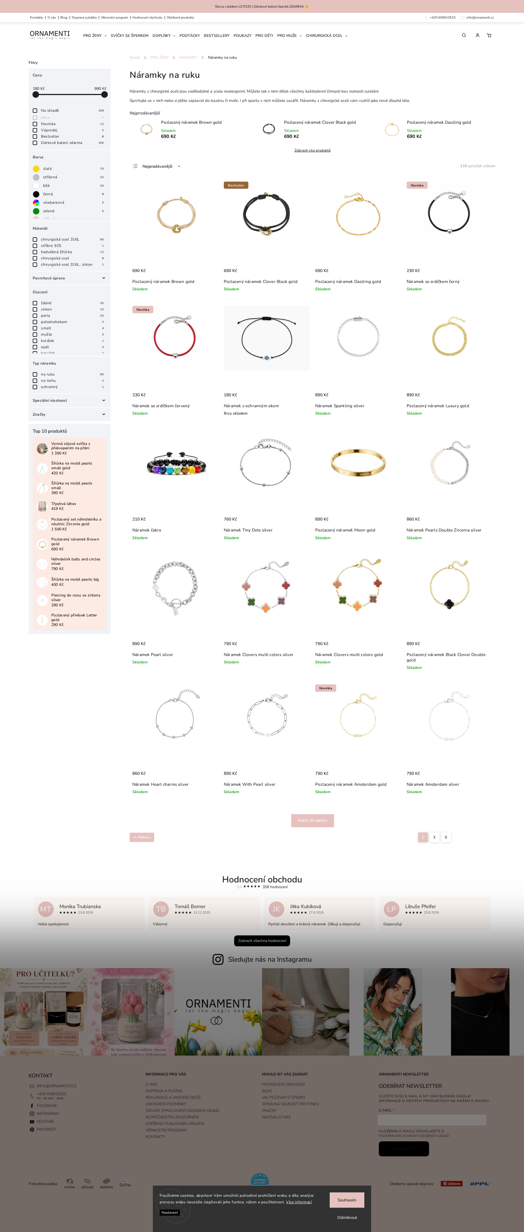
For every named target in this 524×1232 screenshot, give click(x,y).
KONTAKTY (36, 17)
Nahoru (144, 837)
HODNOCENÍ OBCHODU (283, 1084)
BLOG (267, 1091)
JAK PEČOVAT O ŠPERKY (283, 1097)
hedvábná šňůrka (72, 252)
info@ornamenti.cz (56, 1086)
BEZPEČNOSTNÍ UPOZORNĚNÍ (172, 1117)
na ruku (72, 374)
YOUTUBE (45, 1121)
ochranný (72, 386)
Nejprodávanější (157, 166)
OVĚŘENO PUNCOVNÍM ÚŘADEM (174, 1123)
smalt (72, 328)
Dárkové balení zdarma (72, 142)
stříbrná (73, 177)
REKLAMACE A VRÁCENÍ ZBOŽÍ (172, 1097)
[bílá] (37, 185)
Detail (299, 397)
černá (73, 194)
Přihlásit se (404, 1148)
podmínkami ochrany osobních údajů (414, 1135)
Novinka (72, 123)
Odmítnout (347, 1217)
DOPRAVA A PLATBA (84, 17)
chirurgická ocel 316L (72, 239)
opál (72, 347)
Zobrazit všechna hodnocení (262, 940)
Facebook (47, 1105)
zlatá (73, 168)
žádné (72, 303)
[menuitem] (97, 35)
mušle (72, 334)
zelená (73, 211)
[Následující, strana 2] (434, 837)
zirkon (72, 309)
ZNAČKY (269, 1110)
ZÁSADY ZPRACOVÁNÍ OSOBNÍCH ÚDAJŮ (182, 1110)
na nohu (72, 380)
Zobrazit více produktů (312, 150)
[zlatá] (37, 169)
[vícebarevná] (37, 202)
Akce (72, 117)
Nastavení (170, 1212)
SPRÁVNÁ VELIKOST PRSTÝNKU (290, 1104)
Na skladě (72, 110)
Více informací (299, 1202)
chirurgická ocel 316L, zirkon (72, 264)
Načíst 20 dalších (312, 820)
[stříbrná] (37, 177)
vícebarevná (73, 202)
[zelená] (37, 211)
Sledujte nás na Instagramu (270, 959)
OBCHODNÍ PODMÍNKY (165, 1104)
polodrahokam (72, 321)
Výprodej (72, 130)
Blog (63, 17)
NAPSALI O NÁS (276, 1117)
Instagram (48, 1113)
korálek (72, 340)
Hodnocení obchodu (147, 17)
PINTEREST (46, 1129)
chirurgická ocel (72, 258)
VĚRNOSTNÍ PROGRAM (114, 17)
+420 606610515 (51, 1094)
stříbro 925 (72, 245)
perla (72, 315)
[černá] (37, 194)
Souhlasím (347, 1200)
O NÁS (51, 17)
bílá (73, 185)
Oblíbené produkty (180, 17)
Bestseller (72, 136)
